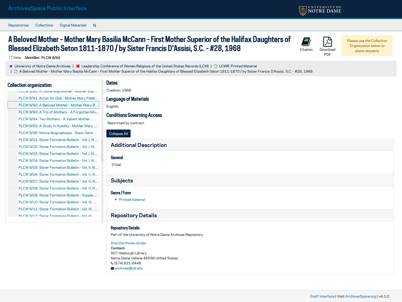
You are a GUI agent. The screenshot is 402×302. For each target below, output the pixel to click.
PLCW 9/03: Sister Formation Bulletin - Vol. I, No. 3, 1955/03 (67, 153)
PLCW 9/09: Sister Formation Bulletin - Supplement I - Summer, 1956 (74, 195)
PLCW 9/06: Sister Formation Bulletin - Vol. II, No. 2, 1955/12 (68, 174)
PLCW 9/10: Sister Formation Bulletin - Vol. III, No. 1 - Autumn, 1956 (73, 202)
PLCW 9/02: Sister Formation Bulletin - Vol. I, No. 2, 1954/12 (67, 146)
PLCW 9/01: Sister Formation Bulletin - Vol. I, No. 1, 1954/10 (67, 139)
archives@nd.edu (129, 268)
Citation (306, 49)
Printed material (132, 199)
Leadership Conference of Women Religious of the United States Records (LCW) (145, 66)
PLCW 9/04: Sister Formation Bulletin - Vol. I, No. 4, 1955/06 (67, 160)
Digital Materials (73, 25)
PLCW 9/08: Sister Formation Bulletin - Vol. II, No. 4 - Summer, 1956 (73, 188)
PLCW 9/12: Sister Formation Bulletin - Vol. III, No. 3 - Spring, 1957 (72, 215)
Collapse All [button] (118, 133)
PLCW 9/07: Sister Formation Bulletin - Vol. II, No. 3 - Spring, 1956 (72, 181)
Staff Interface (322, 296)
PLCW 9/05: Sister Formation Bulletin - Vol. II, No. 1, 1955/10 (68, 167)
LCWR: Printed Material (238, 66)
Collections (44, 25)
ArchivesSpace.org (360, 296)
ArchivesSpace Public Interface (47, 7)
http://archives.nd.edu (128, 243)
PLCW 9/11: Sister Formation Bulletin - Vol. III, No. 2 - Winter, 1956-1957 (78, 209)
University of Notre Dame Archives (43, 66)
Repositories (18, 25)
